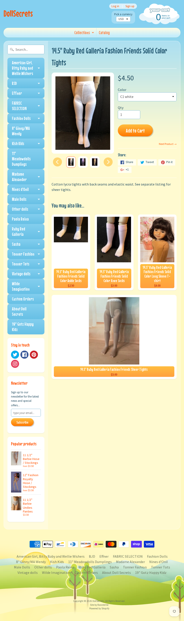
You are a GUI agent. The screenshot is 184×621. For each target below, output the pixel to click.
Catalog (104, 32)
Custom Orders (23, 298)
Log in (115, 6)
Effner (17, 93)
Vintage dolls (21, 273)
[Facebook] (24, 355)
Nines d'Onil (20, 189)
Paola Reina (20, 218)
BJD (14, 83)
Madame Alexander (19, 176)
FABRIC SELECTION (19, 105)
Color (122, 89)
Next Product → (168, 144)
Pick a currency (123, 14)
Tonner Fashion (23, 253)
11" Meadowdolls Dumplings (21, 159)
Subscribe (22, 422)
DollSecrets (18, 13)
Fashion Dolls (21, 118)
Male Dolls (19, 199)
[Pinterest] (34, 355)
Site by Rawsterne (99, 604)
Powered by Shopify (99, 608)
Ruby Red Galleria (18, 231)
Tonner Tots (20, 263)
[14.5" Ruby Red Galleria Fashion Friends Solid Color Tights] (71, 162)
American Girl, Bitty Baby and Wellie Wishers (22, 68)
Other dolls (20, 209)
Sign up (129, 6)
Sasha (16, 244)
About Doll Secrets (19, 311)
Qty (120, 107)
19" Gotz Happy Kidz (23, 326)
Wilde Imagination (21, 286)
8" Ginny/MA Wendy (21, 131)
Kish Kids (18, 143)
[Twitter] (15, 355)
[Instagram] (15, 364)
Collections (82, 32)
